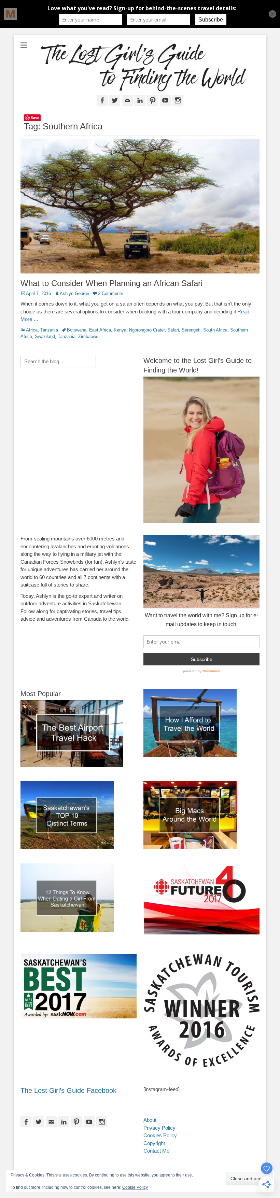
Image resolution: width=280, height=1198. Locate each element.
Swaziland (45, 336)
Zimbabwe (88, 336)
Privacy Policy (159, 1128)
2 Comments (110, 293)
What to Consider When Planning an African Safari (111, 283)
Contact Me (156, 1151)
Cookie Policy (135, 1187)
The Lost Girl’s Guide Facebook (68, 1090)
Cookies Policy (160, 1135)
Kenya (120, 330)
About (149, 1120)
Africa (32, 330)
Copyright (154, 1143)
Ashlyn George (74, 293)
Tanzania (49, 330)
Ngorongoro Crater (147, 330)
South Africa (215, 330)
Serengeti (191, 330)
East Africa (100, 330)
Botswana (76, 330)
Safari (173, 330)
